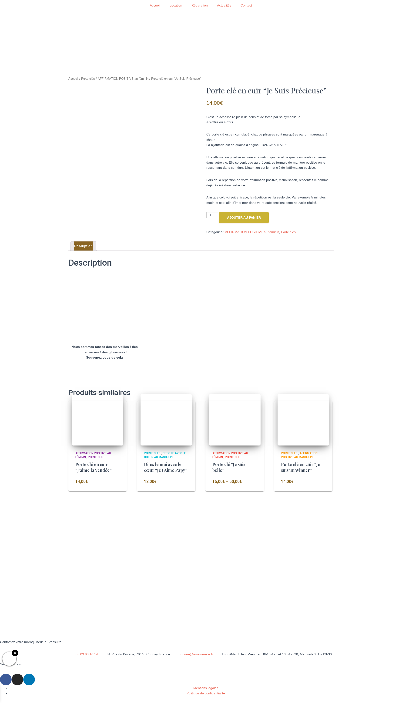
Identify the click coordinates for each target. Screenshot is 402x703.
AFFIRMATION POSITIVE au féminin (123, 78)
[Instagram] (17, 679)
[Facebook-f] (6, 679)
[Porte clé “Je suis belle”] (234, 420)
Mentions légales (205, 688)
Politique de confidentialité (206, 693)
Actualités (224, 5)
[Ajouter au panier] (114, 484)
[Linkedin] (29, 679)
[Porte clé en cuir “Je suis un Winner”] (303, 420)
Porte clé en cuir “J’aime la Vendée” (93, 467)
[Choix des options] (251, 484)
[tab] (83, 246)
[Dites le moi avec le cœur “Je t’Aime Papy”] (166, 420)
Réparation (199, 5)
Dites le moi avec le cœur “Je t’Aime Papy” (165, 467)
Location (176, 5)
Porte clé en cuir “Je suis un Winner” (300, 467)
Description (83, 246)
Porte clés (88, 78)
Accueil (155, 5)
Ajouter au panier (244, 217)
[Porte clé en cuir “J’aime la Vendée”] (97, 420)
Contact (246, 5)
